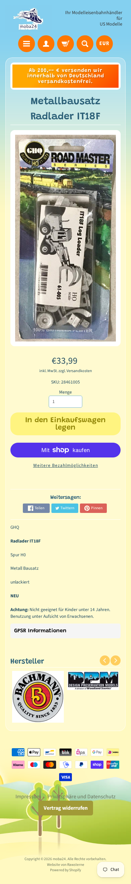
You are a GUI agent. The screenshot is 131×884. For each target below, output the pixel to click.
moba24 (59, 858)
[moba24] (28, 18)
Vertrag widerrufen (66, 808)
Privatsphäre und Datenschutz (81, 796)
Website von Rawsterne (65, 864)
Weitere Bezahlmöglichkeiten (65, 465)
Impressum (28, 796)
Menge (65, 392)
